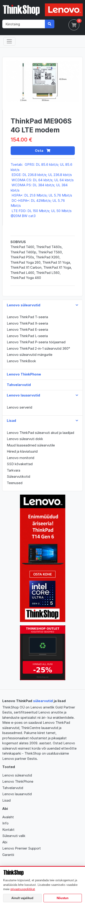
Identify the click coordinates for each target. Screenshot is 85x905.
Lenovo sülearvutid (17, 775)
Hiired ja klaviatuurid (22, 451)
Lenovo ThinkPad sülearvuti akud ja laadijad (40, 432)
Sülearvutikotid (18, 476)
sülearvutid (43, 701)
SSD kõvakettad (20, 464)
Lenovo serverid (19, 407)
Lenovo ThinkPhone (17, 781)
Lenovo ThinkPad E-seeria (27, 329)
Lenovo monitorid (20, 458)
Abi (4, 842)
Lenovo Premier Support (21, 848)
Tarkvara (13, 470)
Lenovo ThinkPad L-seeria (27, 336)
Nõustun (62, 898)
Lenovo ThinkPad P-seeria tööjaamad (36, 342)
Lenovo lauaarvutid (17, 794)
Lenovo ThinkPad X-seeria (27, 323)
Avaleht (8, 817)
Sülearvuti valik (13, 836)
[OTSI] (50, 24)
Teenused (14, 483)
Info (5, 823)
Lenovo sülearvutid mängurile (29, 354)
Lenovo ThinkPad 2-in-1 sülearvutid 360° (38, 348)
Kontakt (8, 829)
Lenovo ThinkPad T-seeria (27, 317)
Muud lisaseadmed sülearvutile (31, 445)
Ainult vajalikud (22, 898)
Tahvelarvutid (12, 788)
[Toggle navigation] (9, 41)
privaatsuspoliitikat (22, 889)
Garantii (8, 855)
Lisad (6, 800)
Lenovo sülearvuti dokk (25, 439)
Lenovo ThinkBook (21, 361)
